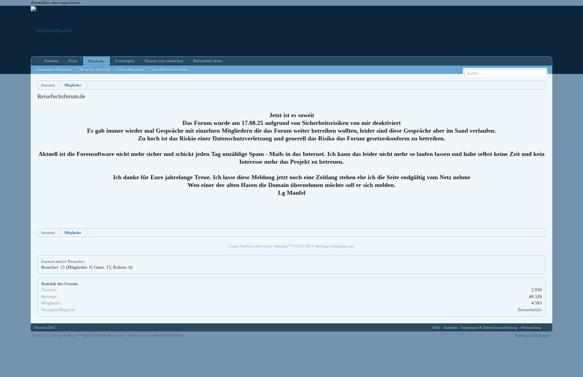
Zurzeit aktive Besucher (63, 261)
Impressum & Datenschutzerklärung (489, 327)
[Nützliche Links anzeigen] (541, 85)
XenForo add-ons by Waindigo (264, 246)
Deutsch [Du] (44, 327)
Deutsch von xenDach (155, 335)
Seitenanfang (531, 327)
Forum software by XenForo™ (78, 335)
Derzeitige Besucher (95, 70)
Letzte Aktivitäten (131, 70)
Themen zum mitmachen (163, 61)
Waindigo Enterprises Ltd (334, 246)
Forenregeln (124, 61)
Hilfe (436, 327)
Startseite (51, 61)
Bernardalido (530, 309)
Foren (73, 61)
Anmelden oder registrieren (55, 2)
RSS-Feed (546, 327)
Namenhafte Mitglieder (55, 70)
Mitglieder (96, 61)
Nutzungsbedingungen (533, 335)
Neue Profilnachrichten (169, 70)
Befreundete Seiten (208, 61)
